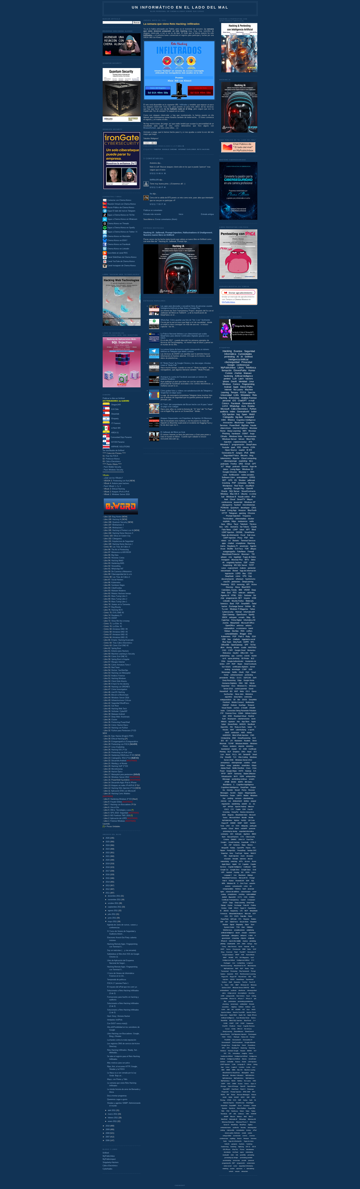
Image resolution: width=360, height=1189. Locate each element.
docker (251, 518)
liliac (225, 1001)
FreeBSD (227, 1040)
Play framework (244, 971)
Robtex (253, 919)
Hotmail (238, 612)
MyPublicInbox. (239, 1078)
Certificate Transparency (230, 900)
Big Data (114, 555)
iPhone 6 (224, 941)
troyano (247, 598)
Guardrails (244, 842)
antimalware (242, 477)
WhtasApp (242, 1119)
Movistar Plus (237, 560)
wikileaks (251, 593)
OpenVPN (240, 848)
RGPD (223, 1094)
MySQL (251, 483)
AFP (238, 943)
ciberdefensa (248, 798)
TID (253, 554)
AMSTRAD (252, 647)
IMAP (225, 957)
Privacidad (246, 362)
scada (243, 647)
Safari (250, 727)
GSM (254, 598)
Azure (222, 549)
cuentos (239, 656)
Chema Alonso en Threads (118, 223)
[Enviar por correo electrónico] (144, 143)
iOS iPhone (226, 1149)
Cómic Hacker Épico (119, 725)
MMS (233, 1070)
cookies (247, 763)
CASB (225, 1023)
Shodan (242, 480)
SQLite (252, 683)
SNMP (240, 823)
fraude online (244, 497)
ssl (229, 541)
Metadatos (245, 395)
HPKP (237, 954)
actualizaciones (239, 930)
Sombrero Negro (118, 585)
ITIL (229, 1053)
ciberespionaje (230, 461)
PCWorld (225, 507)
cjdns (224, 993)
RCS (236, 974)
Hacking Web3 (117, 560)
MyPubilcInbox (227, 820)
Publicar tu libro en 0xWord (114, 398)
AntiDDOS (226, 735)
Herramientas (250, 436)
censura (238, 798)
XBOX (224, 617)
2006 (108, 1140)
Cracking (226, 483)
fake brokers (240, 996)
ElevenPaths (240, 370)
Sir (255, 1100)
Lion (222, 754)
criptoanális (230, 1130)
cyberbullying (241, 730)
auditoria (233, 990)
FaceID (250, 809)
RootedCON (240, 880)
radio (251, 521)
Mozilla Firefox (238, 601)
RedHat (251, 716)
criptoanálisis (229, 628)
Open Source (231, 450)
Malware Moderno (118, 591)
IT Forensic (115, 423)
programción (241, 1163)
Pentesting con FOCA (120, 744)
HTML (233, 595)
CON (253, 447)
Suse (252, 924)
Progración (225, 1092)
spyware (231, 722)
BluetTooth (247, 1020)
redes (232, 411)
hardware (236, 433)
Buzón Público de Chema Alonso (120, 207)
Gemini (245, 466)
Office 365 (244, 653)
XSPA (242, 776)
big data (239, 417)
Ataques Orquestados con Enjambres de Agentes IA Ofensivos (186, 418)
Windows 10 (247, 469)
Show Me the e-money (120, 621)
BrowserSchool (149, 128)
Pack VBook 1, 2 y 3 (112, 486)
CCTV (240, 897)
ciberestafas (240, 518)
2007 (108, 1137)
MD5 (222, 1070)
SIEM (230, 1097)
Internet (228, 389)
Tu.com (225, 609)
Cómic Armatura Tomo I (121, 665)
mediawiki (226, 1155)
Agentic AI (225, 595)
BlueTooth (252, 510)
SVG (234, 1100)
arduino (248, 625)
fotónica (238, 889)
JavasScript (252, 1059)
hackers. (242, 1144)
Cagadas (245, 864)
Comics (236, 384)
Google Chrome (169, 149)
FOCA (243, 392)
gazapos (234, 1144)
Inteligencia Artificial (238, 359)
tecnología (236, 669)
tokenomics (225, 458)
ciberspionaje (237, 763)
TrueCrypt (238, 853)
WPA (223, 883)
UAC (227, 527)
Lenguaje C (228, 875)
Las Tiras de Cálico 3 (121, 547)
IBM (240, 590)
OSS (228, 1083)
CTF (232, 809)
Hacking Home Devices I (122, 544)
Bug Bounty (116, 607)
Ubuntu (244, 494)
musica (245, 941)
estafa (250, 1133)
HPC (223, 1048)
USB (224, 639)
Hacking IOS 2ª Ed (119, 750)
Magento (231, 815)
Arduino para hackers (120, 483)
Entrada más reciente (152, 214)
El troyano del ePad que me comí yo (122, 987)
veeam (237, 1171)
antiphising (250, 930)
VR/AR (247, 590)
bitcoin (241, 439)
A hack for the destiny (120, 684)
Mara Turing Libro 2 (119, 599)
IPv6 (246, 453)
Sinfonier (247, 595)
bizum (238, 933)
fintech (239, 1138)
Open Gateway (228, 614)
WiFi (245, 431)
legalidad (237, 557)
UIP (230, 1113)
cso (229, 801)
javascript (238, 502)
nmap (229, 765)
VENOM (253, 1113)
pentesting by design (231, 1157)
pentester (252, 568)
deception (250, 856)
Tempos (234, 392)
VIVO (237, 826)
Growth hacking (234, 842)
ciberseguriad (252, 1127)
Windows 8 (231, 497)
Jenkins (222, 1061)
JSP (230, 845)
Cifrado (224, 436)
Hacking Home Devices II (122, 533)
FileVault (236, 1037)
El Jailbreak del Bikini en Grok (173, 432)
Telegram (233, 513)
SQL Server (234, 491)
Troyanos (246, 516)
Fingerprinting (248, 384)
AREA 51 (114, 433)
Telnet (242, 1111)
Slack (247, 924)
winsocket (244, 1171)
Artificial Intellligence (227, 1018)
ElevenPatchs (225, 1034)
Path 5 (241, 636)
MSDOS (242, 724)
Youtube (225, 447)
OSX (226, 916)
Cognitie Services (249, 1026)
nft (223, 562)
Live (235, 875)
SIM (246, 683)
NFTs (247, 560)
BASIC (233, 782)
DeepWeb (253, 700)
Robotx (253, 1094)
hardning (233, 1146)
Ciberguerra (117, 539)
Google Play (238, 488)
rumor (235, 1166)
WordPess (234, 1124)
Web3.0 (253, 853)
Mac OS (239, 1070)
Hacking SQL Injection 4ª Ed (123, 788)
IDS (222, 741)
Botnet (235, 571)
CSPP (230, 650)
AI (238, 356)
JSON (247, 872)
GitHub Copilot (250, 713)
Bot (239, 700)
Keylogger (227, 963)
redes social (227, 1166)
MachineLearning (226, 965)
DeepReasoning (244, 738)
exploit (242, 450)
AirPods (230, 806)
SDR (247, 880)
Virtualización (226, 776)
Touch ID (252, 982)
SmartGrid (224, 1105)
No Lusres (247, 1081)
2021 (108, 856)
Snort (239, 1105)
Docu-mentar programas (117, 1096)
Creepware (251, 900)
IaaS (252, 957)
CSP (237, 1023)
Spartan (224, 1108)
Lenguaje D (241, 1064)
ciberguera (234, 935)
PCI (231, 916)
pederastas (232, 1001)
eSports (243, 938)
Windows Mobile (242, 744)
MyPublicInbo (250, 1075)
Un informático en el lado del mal (180, 7)
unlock (231, 1171)
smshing (241, 894)
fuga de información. (235, 1141)
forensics (224, 604)
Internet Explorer (187, 149)
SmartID (228, 757)
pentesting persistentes (245, 1001)
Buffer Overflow (238, 768)
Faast (222, 510)
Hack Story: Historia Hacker (118, 1016)
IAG (225, 845)
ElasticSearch (249, 1031)
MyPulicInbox (225, 1081)
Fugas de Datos (249, 557)
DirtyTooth (237, 642)
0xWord (106, 1153)
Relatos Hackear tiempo (121, 593)
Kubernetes (116, 582)
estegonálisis (227, 1135)
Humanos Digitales (229, 683)
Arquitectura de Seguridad (122, 541)
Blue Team (226, 642)
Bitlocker (251, 806)
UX (233, 826)
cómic (238, 576)
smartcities (246, 765)
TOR (246, 549)
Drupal (253, 787)
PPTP (223, 774)
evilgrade (251, 938)
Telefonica (224, 796)
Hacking (227, 351)
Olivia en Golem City (122, 536)
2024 (108, 845)
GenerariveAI (236, 1040)
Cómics (225, 403)
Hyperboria (252, 908)
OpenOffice (230, 625)
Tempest (251, 705)
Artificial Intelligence (244, 376)
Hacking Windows (118, 678)
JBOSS (226, 911)
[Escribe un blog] (147, 143)
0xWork (241, 1007)
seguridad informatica (246, 1166)
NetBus (239, 1081)
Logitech (234, 1067)
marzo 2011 (113, 1114)
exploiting (243, 461)
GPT (254, 464)
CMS (252, 735)
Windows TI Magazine (239, 609)
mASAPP (244, 828)
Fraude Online (116, 802)
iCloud (231, 828)
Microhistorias (117, 769)
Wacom (232, 1116)
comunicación (237, 886)
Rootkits (247, 741)
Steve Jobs (239, 694)
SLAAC (233, 793)
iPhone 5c (233, 998)
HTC (228, 1048)
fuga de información (248, 571)
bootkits (224, 828)
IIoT (255, 1050)
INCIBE (231, 957)
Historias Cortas (117, 558)
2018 (108, 867)
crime (246, 886)
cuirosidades (240, 1130)
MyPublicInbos (227, 1078)
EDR (244, 809)
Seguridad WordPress (120, 703)
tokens (246, 447)
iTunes (242, 1149)
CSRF (244, 669)
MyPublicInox (250, 1078)
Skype (239, 664)
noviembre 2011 (114, 899)
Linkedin (226, 601)
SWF (239, 1100)
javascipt (251, 889)
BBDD (254, 834)
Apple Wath (233, 1015)
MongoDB (224, 848)
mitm (223, 420)
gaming (242, 513)
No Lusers (238, 389)
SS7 (226, 922)
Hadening (244, 1048)
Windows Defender (228, 1122)
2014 (108, 882)
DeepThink (250, 902)
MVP (236, 691)
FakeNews (241, 551)
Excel (243, 535)
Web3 (252, 414)
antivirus (240, 625)
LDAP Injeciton (225, 1064)
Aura (243, 406)
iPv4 (253, 497)
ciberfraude (225, 935)
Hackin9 (229, 872)
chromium (252, 933)
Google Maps (231, 771)
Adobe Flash (225, 768)
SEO (233, 584)
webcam (241, 593)
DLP (229, 752)
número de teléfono (232, 891)
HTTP (224, 513)
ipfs (255, 998)
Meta (242, 691)
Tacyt (236, 524)
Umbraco (241, 1113)
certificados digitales (240, 667)
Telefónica (251, 367)
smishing (225, 1168)
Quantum (234, 507)
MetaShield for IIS (240, 965)
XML (225, 856)
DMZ (234, 738)
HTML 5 (253, 842)
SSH (254, 636)
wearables (225, 1007)
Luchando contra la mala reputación (121, 1040)
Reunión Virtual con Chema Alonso (121, 204)
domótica (249, 746)
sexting (227, 669)
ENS (250, 634)
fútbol (222, 765)
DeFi (254, 678)
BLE (252, 658)
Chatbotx (232, 1026)
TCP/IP (231, 744)
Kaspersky (234, 911)
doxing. (248, 1130)
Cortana (226, 839)
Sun (251, 653)
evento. (245, 1135)
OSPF (223, 1083)
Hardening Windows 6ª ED (121, 799)
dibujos (253, 549)
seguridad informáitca (246, 831)
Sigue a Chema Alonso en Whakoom (122, 219)
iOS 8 (254, 1146)
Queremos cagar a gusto (117, 1099)
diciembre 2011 (114, 896)
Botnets (236, 541)
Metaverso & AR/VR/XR (121, 552)
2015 (108, 878)
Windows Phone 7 (242, 1122)
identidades (250, 1149)
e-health (244, 708)
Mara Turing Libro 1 (119, 602)
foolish (254, 656)
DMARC (234, 839)
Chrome (251, 513)
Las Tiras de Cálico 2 (121, 577)
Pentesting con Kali (121, 481)
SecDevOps (228, 694)
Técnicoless (228, 518)
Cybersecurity (227, 612)
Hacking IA (116, 519)
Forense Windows (117, 821)
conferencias (243, 365)
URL (234, 1113)
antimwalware (224, 990)
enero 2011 (112, 1121)
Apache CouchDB (239, 1012)
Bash (223, 837)
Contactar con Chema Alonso (119, 200)
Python (253, 409)
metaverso (242, 521)
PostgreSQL (231, 850)
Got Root (115, 706)
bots (251, 538)
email (254, 763)
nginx (222, 891)
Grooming (226, 812)
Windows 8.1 (242, 686)
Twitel (254, 604)
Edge (240, 680)
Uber (243, 927)
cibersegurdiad (252, 990)
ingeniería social (248, 639)
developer (245, 507)
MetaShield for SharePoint (231, 1072)
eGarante (227, 859)
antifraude (253, 826)
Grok (254, 870)
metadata (242, 483)
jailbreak (251, 480)
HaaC (249, 752)
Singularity (239, 924)
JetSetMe (230, 1061)
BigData (244, 425)
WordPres (243, 1124)
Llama (222, 546)
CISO (224, 650)
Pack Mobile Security (112, 467)
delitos (246, 801)
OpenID (242, 1086)
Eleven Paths (246, 387)
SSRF (246, 823)
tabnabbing (250, 1168)
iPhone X (249, 998)
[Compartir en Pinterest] (155, 143)
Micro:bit (248, 913)
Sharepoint (232, 719)
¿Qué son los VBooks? (113, 478)
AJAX (223, 1009)
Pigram (222, 850)
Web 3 (251, 1116)
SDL (249, 976)
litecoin (250, 859)
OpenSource (242, 614)
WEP (237, 985)
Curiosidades (245, 354)
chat (222, 598)
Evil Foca (239, 549)
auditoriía (236, 1127)
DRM (243, 949)
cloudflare (249, 486)
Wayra (250, 499)
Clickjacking (225, 738)
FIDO (223, 1037)
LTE (241, 911)
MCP (246, 911)
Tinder (232, 796)
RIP (228, 1094)
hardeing (249, 1144)
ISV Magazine (244, 957)
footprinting (227, 565)
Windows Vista (235, 436)
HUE (242, 954)
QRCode (233, 919)
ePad (254, 1130)
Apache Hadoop (240, 806)
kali (222, 497)
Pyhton (231, 880)
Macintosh (242, 875)
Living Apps (235, 469)
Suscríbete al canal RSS (117, 253)
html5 (227, 733)
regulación (226, 804)
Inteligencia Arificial (228, 960)
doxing (229, 647)
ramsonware (251, 1163)
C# (239, 864)
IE (220, 911)
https (234, 521)
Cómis (233, 1029)
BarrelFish (224, 1020)
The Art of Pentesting (120, 550)
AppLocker (223, 1015)
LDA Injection (252, 1061)
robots (223, 541)
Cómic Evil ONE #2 (121, 645)
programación (238, 444)
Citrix (254, 507)
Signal (232, 924)
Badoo (253, 1018)
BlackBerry (227, 785)
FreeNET (243, 952)
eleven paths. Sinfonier (232, 1133)
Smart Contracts (250, 664)
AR (232, 1009)
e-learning (235, 938)
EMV (254, 867)
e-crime (252, 494)
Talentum (244, 524)
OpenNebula (251, 1086)
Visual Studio (227, 708)
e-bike (250, 935)
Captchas (225, 620)
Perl (254, 848)
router (254, 891)
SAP (221, 922)
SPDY (243, 1097)
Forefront (226, 702)
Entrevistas (234, 398)
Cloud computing (248, 458)
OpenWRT (226, 1089)
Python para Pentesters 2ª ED (123, 730)
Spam (244, 414)
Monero (250, 845)
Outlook (234, 705)
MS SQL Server (240, 565)
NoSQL (243, 820)
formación (227, 370)
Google (231, 365)
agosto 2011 (113, 910)
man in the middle (235, 941)
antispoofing (250, 776)
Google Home (249, 680)
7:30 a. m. (180, 146)
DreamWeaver (238, 1031)
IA (242, 356)
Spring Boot (116, 648)
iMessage (226, 779)
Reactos (246, 919)
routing (223, 894)
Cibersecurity (250, 837)
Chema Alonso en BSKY (117, 240)
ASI (243, 1009)
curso (223, 568)
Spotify (251, 614)
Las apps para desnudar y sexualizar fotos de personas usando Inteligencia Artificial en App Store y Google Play (186, 307)
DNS (241, 464)
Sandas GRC (251, 850)
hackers (249, 378)
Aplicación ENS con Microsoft (123, 791)
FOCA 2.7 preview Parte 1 (117, 983)
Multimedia (250, 702)
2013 (108, 885)
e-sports (251, 730)
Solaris (254, 1105)
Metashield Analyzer (236, 913)
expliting (232, 1138)
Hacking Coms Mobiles (120, 793)
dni (251, 886)
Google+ (224, 842)
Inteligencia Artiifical (243, 960)
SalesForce (234, 922)
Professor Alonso (113, 459)
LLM (234, 378)
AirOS (253, 1009)
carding (230, 798)
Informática (236, 1053)
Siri (254, 595)
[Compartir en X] (150, 143)
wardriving (236, 804)
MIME (228, 1070)
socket (232, 1168)
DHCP (225, 902)
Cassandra (249, 1023)
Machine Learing (249, 1070)
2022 (108, 853)
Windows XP (249, 502)
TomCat (244, 982)
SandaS (252, 823)
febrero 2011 (113, 1118)
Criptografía (228, 417)
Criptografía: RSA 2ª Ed (121, 758)
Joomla (225, 623)
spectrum (239, 1168)
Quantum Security (119, 522)
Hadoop (248, 771)
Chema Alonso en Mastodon (118, 236)
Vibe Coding (243, 757)
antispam (233, 617)
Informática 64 (249, 620)
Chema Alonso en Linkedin (118, 249)
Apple (235, 387)
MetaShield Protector (230, 554)
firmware (246, 1138)
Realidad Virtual (240, 716)
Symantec (237, 982)
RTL (239, 919)
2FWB (227, 782)
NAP (236, 968)
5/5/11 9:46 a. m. (158, 173)
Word (252, 987)
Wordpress (227, 486)
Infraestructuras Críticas (121, 700)
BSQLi (232, 678)
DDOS (244, 700)
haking (254, 996)
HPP (222, 872)
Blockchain (239, 422)
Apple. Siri (242, 1015)
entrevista (248, 697)
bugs (252, 433)
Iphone (226, 381)
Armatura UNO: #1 (120, 637)
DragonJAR (115, 405)
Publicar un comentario (152, 210)
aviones (227, 886)
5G (254, 804)
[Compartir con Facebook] (152, 143)
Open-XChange (233, 1086)
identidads (227, 1152)
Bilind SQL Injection (235, 1020)
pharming (226, 1004)
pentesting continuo (239, 779)
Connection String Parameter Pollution (241, 711)
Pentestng (233, 971)
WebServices (227, 930)
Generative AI (228, 453)
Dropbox (236, 752)
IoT (222, 466)
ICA (254, 771)
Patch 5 (242, 1089)
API (247, 584)
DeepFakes (251, 444)
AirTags (249, 943)
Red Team (115, 667)
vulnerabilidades (231, 634)
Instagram (225, 560)
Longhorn (250, 963)
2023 (108, 849)
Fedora (253, 905)
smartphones (232, 894)
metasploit (249, 417)
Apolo (240, 946)
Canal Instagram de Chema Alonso (121, 265)
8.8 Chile (114, 409)
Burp (252, 946)
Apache (236, 458)
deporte (241, 746)
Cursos (228, 373)
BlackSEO (246, 587)
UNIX (228, 826)
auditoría (224, 411)
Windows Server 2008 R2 (241, 987)
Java (223, 524)
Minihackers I (117, 528)
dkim (222, 647)
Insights (244, 1053)
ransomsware (245, 891)
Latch (241, 378)
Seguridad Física (231, 455)
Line (233, 963)
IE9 (231, 691)
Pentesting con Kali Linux (121, 752)
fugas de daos (248, 1141)
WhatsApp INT (117, 569)
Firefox (157, 149)
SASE (225, 1097)
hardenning (225, 1146)
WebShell (224, 1119)
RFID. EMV (246, 1092)
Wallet (246, 796)
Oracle (224, 491)
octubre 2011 (113, 903)
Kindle (244, 1061)
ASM (245, 749)
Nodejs (232, 848)
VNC (231, 985)
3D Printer (245, 658)
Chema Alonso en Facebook (118, 244)
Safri (250, 1100)
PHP (234, 483)
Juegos (239, 453)
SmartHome (249, 532)
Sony (231, 853)
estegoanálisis (225, 700)
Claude (254, 527)
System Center (229, 927)
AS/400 (237, 1009)
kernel (252, 667)
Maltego (250, 875)
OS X (248, 691)
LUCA (225, 406)
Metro (252, 1072)
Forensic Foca (230, 713)
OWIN (234, 1083)
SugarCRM (251, 1108)
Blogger (243, 634)
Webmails (250, 601)
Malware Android (118, 714)
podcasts (225, 464)
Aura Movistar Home (242, 1018)
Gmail (247, 464)
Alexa (237, 587)
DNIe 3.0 (241, 839)
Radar (233, 1094)
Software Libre (228, 477)
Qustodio (230, 974)
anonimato (244, 546)
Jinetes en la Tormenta (120, 604)
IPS (236, 957)
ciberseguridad (232, 362)
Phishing (226, 433)
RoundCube (242, 976)
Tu (222, 985)
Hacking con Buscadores (120, 804)
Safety (245, 1100)
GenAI (234, 381)
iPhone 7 (241, 998)
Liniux (227, 1067)
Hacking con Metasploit (120, 673)
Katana (237, 1061)
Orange (252, 878)
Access (247, 861)
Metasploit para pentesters (125, 774)
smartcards (231, 943)
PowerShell (234, 425)
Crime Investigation (119, 689)
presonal (251, 1160)
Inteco (251, 1053)
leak (226, 499)
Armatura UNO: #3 (120, 632)
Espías (230, 905)
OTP (228, 664)
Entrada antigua (207, 214)
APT (248, 530)
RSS (235, 593)
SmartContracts (248, 491)
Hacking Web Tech (119, 709)
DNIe (223, 661)
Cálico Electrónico (113, 461)
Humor (251, 370)
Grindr (244, 1045)
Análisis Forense (118, 676)
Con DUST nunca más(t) (117, 1023)
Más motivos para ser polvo (118, 1063)
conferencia (226, 502)
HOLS (236, 908)
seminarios (224, 834)
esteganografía (229, 551)
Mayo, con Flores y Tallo (117, 1079)
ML (254, 606)
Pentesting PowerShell (120, 722)
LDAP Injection (229, 538)
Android (227, 387)
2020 (108, 860)
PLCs (234, 754)
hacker (224, 606)
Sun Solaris (226, 667)
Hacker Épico (116, 772)
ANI (228, 1009)
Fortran (252, 1037)
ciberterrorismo (243, 719)
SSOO (232, 979)
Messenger (226, 672)
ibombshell (225, 749)
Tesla (222, 826)
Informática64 (249, 612)
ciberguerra (227, 505)
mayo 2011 (112, 921)
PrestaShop (241, 850)
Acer (248, 1009)
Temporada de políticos (116, 980)
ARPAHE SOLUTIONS (120, 447)
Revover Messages (243, 1094)
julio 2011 (112, 914)
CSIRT (231, 1023)
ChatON (224, 1026)
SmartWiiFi (232, 1105)
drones (236, 647)
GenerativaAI (226, 1042)
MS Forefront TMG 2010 (120, 815)
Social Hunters (117, 580)
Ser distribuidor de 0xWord (113, 450)
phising (222, 943)
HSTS (241, 771)
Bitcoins (244, 455)
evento (247, 656)
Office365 (225, 645)
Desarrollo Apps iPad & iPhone (123, 783)
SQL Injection (228, 414)
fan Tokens (244, 527)
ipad (233, 447)
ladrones (243, 859)
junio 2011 (112, 918)
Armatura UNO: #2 (120, 634)
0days (254, 765)
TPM (227, 1111)
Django (223, 905)
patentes (236, 765)
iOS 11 (248, 1146)
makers (243, 568)
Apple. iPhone (252, 1015)
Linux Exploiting (117, 747)
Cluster (114, 720)
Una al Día (114, 807)
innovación (228, 422)
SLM (224, 719)
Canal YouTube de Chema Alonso (121, 261)
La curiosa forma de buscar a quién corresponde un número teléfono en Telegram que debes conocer (185, 350)
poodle (244, 1160)
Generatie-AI (252, 952)
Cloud (232, 499)
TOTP (251, 565)
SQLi (240, 595)
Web (245, 1116)
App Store (245, 722)
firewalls (235, 859)
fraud (248, 996)
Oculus (240, 1083)
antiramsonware (225, 1127)
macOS (226, 582)
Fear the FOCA (112, 456)
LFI (231, 741)
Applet (234, 864)
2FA (250, 442)
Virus (233, 686)
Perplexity (225, 584)
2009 (108, 1129)
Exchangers (252, 1034)
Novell (237, 790)
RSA (242, 631)
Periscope (250, 1089)
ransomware (226, 571)
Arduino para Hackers (120, 651)
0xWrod (247, 1007)
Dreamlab (114, 414)
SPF (246, 645)
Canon (228, 949)
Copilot (238, 809)
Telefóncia (234, 1111)
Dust (229, 593)
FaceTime (250, 839)
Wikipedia (244, 826)
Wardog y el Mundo (119, 763)
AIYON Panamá (117, 442)
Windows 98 (252, 1119)
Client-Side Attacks (119, 681)
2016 (108, 874)
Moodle (244, 817)
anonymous (225, 763)
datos (253, 560)
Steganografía (250, 793)
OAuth (241, 672)
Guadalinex (251, 1045)
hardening (228, 376)
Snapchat (224, 853)
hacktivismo (250, 579)
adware (224, 557)
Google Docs (225, 1045)
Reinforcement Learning (248, 974)
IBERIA (249, 1050)
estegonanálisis (228, 889)
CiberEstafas (116, 588)
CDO (250, 573)
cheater (244, 933)
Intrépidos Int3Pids (114, 1020)
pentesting (229, 356)
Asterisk (246, 946)
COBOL (252, 897)
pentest (227, 378)
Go (224, 790)
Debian (227, 631)
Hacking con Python (119, 728)
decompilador (242, 993)
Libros (241, 367)
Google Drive (234, 870)
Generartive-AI (247, 1040)
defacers (243, 935)
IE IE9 (249, 450)
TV (255, 727)
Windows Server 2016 (121, 494)
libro (251, 461)
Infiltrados (184, 105)
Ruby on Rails (240, 727)
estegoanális (230, 996)
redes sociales (247, 475)
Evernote (229, 952)
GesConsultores (237, 1042)
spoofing (227, 488)
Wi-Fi (236, 776)
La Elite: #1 (117, 623)
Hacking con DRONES (120, 687)
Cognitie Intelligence (235, 867)
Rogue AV (224, 976)
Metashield (234, 623)
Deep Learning (234, 431)
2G (250, 804)
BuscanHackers (232, 837)
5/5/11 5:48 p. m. (158, 187)
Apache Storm (251, 1012)
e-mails (242, 617)
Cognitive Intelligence (246, 420)
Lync (253, 1067)
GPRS (252, 477)
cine (230, 557)
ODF (246, 562)
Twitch (227, 985)
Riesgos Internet (118, 662)
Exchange (237, 905)
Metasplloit (245, 1072)
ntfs (237, 1155)
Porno (244, 790)
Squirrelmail (249, 979)
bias (229, 639)
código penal (232, 993)
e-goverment (233, 568)
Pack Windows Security (113, 470)
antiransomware (236, 675)
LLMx (233, 1064)
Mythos (236, 820)
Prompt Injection (233, 516)
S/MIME (233, 823)
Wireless (224, 494)
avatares (233, 746)
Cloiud (239, 1026)
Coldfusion (247, 867)
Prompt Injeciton (236, 1092)
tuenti (250, 628)
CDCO (226, 809)
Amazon (242, 510)
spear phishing (233, 658)
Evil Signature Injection (239, 1034)
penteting (253, 941)
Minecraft (225, 1075)
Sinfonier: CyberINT (119, 711)
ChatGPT (242, 400)
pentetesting (227, 1160)
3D (234, 700)
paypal (253, 801)
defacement (237, 801)
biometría (234, 527)
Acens (254, 861)
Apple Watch (226, 864)
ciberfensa (241, 990)
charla (251, 562)
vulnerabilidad (251, 894)
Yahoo (252, 609)
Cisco (248, 768)
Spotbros (232, 1108)
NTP (254, 913)
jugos (242, 1152)
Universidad (226, 395)
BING (252, 453)
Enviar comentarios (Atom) (166, 219)
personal (226, 400)
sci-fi (224, 658)
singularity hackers (234, 562)
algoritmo (228, 697)
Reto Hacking (203, 149)
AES (231, 834)
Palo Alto (243, 916)
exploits (226, 521)
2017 (108, 871)
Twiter (247, 1111)
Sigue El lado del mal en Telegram (121, 211)
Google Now (236, 1045)
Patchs (248, 848)
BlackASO (232, 897)
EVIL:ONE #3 (118, 613)
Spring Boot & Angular (120, 659)
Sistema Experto (228, 1103)
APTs (241, 861)
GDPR (246, 642)
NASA (233, 1081)
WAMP (226, 1116)
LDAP (235, 530)
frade (225, 1141)
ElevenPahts (233, 724)
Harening (252, 1048)
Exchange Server (236, 606)
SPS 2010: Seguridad (119, 813)
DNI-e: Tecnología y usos (120, 810)
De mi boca (248, 1029)
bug (238, 414)
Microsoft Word (234, 817)
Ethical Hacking (118, 489)
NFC (252, 642)
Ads (238, 722)
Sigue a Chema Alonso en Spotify (121, 228)
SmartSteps (240, 979)
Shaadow (253, 922)
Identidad (243, 381)
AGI (253, 1007)
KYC (252, 960)
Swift (230, 982)
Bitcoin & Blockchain (119, 695)
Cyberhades (107, 1169)
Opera (254, 691)
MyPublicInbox (109, 1156)
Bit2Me (230, 549)
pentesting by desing (230, 831)
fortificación (234, 475)
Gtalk (230, 908)
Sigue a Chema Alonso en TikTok (121, 215)
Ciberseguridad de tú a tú (121, 574)
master (234, 749)
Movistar (252, 431)
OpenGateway (237, 645)
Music (228, 754)
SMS (252, 472)
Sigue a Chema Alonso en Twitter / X (122, 232)
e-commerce (241, 628)
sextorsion (235, 733)
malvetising (249, 1152)
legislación (229, 573)
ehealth (252, 708)
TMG (222, 1111)
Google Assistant (227, 954)
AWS (243, 733)
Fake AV (246, 905)
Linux (251, 381)
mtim (232, 1155)
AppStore (247, 834)
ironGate (235, 1152)
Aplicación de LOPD (118, 818)
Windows (226, 384)
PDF (246, 538)
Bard (232, 604)
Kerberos (236, 845)
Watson (239, 1116)
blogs (228, 466)
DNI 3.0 (239, 1029)
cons (225, 475)
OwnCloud (235, 1089)
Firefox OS (244, 1037)
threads (251, 1004)
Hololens (223, 1050)
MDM (224, 815)
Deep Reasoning (229, 680)
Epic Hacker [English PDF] (122, 736)
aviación (252, 883)
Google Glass (246, 870)
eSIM (222, 996)
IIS (235, 480)
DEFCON (247, 678)
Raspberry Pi (116, 615)
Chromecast (236, 949)
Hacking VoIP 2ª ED (119, 766)
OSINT (114, 618)
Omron (246, 1083)
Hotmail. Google (233, 1050)
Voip (250, 576)
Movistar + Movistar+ (237, 1075)
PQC (247, 672)
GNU (243, 752)
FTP (221, 713)
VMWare (250, 927)
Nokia (247, 968)
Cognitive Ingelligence (245, 785)
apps (224, 543)
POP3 (236, 916)
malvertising (225, 861)
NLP (241, 968)
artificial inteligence (227, 933)
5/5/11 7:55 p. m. (158, 204)
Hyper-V (243, 908)
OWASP (226, 705)
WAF (232, 730)
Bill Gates (248, 782)
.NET (224, 480)
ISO (225, 1053)
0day (248, 617)
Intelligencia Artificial (233, 1059)
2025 (108, 842)
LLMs (236, 395)
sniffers (249, 631)
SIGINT (236, 1097)
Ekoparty (114, 418)
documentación (227, 579)
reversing (240, 584)
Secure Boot (244, 922)
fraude (253, 425)
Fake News (226, 530)
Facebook (235, 403)
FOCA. (229, 1037)
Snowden (246, 1105)
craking (222, 1130)
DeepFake (244, 787)
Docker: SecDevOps (119, 670)
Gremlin (230, 790)
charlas (238, 373)
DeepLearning (247, 582)
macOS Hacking (118, 692)
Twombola (224, 1113)
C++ (254, 1020)
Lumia (248, 1067)
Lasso (253, 872)
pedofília (243, 1155)
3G (253, 617)
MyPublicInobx (228, 968)
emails (244, 1133)
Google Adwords (250, 1042)
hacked (237, 505)
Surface (224, 982)
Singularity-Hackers (111, 1162)
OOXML (239, 532)
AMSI (243, 943)
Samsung (237, 774)
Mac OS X (234, 494)
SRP (248, 1097)
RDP (233, 664)
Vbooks (225, 730)
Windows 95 (231, 883)
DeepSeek (229, 576)
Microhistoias (252, 965)
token (242, 530)
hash (244, 889)
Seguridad (225, 686)
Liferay (249, 1064)
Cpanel (243, 900)
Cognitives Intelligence (229, 787)
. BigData (234, 1007)
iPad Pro (235, 1149)
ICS (255, 752)
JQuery (244, 1059)
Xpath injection (234, 856)
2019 (108, 864)
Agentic (253, 546)
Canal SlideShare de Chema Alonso (121, 257)
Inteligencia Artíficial (241, 1056)
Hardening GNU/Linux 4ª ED (122, 755)
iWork (237, 828)
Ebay (222, 952)
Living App (231, 510)
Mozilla (251, 817)
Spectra (251, 392)
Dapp (231, 902)
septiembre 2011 (115, 907)
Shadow (225, 924)
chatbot (231, 543)
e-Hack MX (115, 428)
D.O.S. (239, 678)
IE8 (242, 872)
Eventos (238, 351)
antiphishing (225, 656)
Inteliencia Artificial (227, 1056)
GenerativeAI (243, 411)
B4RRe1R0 (154, 180)
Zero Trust (244, 883)
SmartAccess (240, 1103)
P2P (237, 604)
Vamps (246, 853)
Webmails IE (233, 1119)
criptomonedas (240, 442)
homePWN (224, 998)
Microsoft (225, 409)
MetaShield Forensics (229, 878)
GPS (230, 480)
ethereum (239, 579)
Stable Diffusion (249, 774)
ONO (254, 1081)
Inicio (181, 214)
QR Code (251, 820)
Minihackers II (118, 525)
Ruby (248, 636)
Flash (236, 952)
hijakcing (241, 1146)
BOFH (240, 782)
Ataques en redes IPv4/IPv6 (122, 785)
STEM (229, 1100)
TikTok (253, 645)
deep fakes (238, 697)
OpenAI (249, 488)
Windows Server (229, 439)
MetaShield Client (241, 815)
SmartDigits (250, 1103)
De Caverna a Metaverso (121, 571)
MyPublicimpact (109, 1159)
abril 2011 (112, 1110)
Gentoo (223, 908)
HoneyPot (234, 812)
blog (251, 455)
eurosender (237, 1135)
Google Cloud (240, 650)
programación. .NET (228, 1163)
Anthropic (238, 834)
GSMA (240, 713)
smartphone (240, 543)
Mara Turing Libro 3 (119, 596)
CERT (222, 949)
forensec (253, 1138)
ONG (241, 683)
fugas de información (230, 535)
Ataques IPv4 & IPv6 (120, 492)
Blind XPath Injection (240, 735)
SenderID (246, 754)
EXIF (254, 949)
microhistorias (249, 505)
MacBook (251, 724)
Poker (250, 916)
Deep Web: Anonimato (120, 717)
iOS (234, 400)
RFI (239, 754)
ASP (224, 806)
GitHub (248, 606)
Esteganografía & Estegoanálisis (124, 741)
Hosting (236, 872)
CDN (245, 897)
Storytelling (116, 566)
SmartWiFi (245, 604)
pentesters (236, 582)
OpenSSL (224, 727)
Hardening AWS (117, 563)
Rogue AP (224, 823)
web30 (244, 804)
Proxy (240, 538)
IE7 (227, 741)
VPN (244, 576)
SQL (252, 880)
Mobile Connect (238, 702)
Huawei (242, 1050)
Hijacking (251, 543)
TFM (237, 927)
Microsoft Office (247, 623)
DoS (254, 738)
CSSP (242, 1023)
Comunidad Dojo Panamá (120, 437)
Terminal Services (248, 541)
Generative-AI (248, 403)
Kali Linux (251, 535)
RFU (253, 1092)
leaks (223, 711)
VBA (247, 1113)
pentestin (252, 828)
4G (240, 749)
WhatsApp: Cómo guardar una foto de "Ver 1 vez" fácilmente (185, 320)
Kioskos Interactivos (247, 812)
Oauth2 (235, 653)
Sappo (240, 793)
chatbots (236, 639)
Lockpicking (241, 963)
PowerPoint (225, 919)
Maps (244, 845)
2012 (108, 889)
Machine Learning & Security (123, 654)
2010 (108, 1126)
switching (234, 861)
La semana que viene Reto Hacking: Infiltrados (171, 23)
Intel (224, 716)
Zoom (243, 856)
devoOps (252, 993)
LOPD (238, 573)
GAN (250, 669)
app (232, 656)
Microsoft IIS (243, 878)
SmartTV (241, 499)
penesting (251, 1155)
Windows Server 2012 (120, 777)
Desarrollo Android (118, 761)
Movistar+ (245, 554)
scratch (251, 779)
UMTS (239, 796)
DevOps (235, 631)
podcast (236, 466)
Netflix (234, 672)
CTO (242, 837)
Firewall (251, 551)
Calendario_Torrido (229, 590)
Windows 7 (225, 444)
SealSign (242, 705)
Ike (151, 194)
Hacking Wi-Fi (117, 610)
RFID (230, 716)
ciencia (223, 801)
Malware (248, 373)
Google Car (224, 870)
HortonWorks (250, 954)
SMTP (230, 774)
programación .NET (234, 598)
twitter (254, 411)
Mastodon (238, 741)
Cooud (227, 1029)
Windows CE (245, 985)
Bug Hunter (116, 517)
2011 (108, 893)
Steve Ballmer (241, 1108)
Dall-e (249, 949)
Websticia (249, 694)
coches (236, 708)
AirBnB (224, 897)
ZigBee (250, 1124)
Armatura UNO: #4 (120, 629)
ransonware (234, 1004)
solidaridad (243, 1004)
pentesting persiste (246, 1157)
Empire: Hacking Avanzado (122, 640)
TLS (234, 757)
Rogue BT (233, 976)
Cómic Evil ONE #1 (119, 656)
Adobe (249, 733)
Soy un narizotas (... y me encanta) (121, 950)
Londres (241, 1067)
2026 (108, 838)
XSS (239, 447)
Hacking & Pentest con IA (122, 530)
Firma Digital (236, 620)
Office (229, 524)
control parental (241, 689)
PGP (234, 636)
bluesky (243, 1127)
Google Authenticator (235, 661)
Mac (244, 573)
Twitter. (253, 1111)
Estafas (251, 406)
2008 (108, 1133)
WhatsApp (234, 406)
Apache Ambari (226, 1012)
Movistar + (243, 472)
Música (231, 420)
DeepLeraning (227, 1031)
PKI (231, 727)
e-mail (251, 400)
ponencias (236, 1160)
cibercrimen (225, 428)
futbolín (227, 1144)
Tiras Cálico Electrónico (122, 643)
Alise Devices (232, 946)
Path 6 (224, 880)
